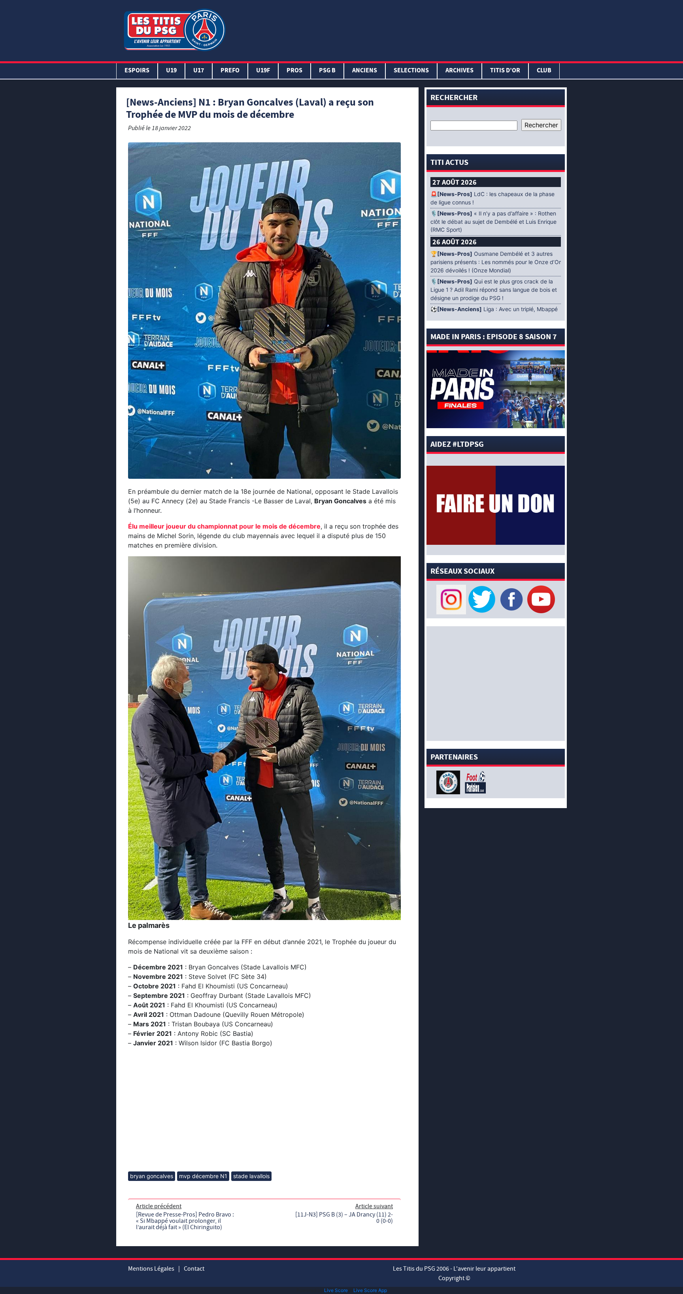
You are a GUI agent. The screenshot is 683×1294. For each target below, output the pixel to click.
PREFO (230, 71)
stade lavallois (251, 1176)
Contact (194, 1269)
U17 (198, 71)
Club (544, 71)
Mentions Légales (151, 1269)
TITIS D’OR (505, 71)
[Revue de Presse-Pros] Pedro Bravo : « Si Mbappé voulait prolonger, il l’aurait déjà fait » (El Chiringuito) (185, 1221)
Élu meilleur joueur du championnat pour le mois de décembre (224, 526)
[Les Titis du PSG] (174, 29)
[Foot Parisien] (474, 782)
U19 (171, 71)
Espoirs (137, 71)
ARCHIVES (459, 71)
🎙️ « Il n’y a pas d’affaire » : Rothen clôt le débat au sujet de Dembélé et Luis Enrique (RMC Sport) (493, 221)
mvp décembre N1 (203, 1176)
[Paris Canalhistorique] (449, 782)
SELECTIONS (411, 71)
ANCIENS (364, 71)
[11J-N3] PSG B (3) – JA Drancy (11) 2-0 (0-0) (344, 1218)
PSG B (327, 71)
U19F (263, 71)
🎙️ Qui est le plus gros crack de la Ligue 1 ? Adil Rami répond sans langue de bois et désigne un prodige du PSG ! (493, 289)
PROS (294, 71)
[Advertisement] (398, 29)
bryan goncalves (151, 1176)
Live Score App (370, 1290)
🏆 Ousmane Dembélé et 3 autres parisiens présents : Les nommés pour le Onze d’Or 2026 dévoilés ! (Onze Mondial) (495, 262)
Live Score (336, 1290)
